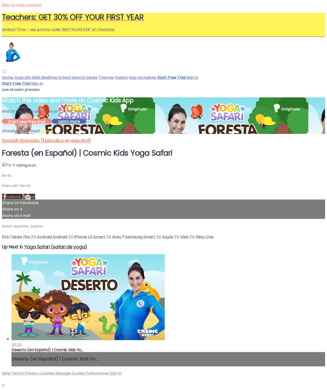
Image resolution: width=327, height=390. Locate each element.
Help (6, 373)
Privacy (32, 373)
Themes (106, 77)
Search (79, 77)
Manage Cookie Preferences (82, 373)
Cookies (47, 373)
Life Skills (32, 77)
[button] (4, 71)
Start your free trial (27, 121)
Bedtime (49, 77)
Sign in (192, 77)
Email (30, 196)
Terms (18, 373)
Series (91, 77)
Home (8, 77)
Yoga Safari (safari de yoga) (55, 247)
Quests (121, 77)
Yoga (19, 77)
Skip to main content (21, 5)
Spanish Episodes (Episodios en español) (46, 140)
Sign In (37, 83)
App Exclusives (142, 77)
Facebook (12, 196)
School (65, 77)
